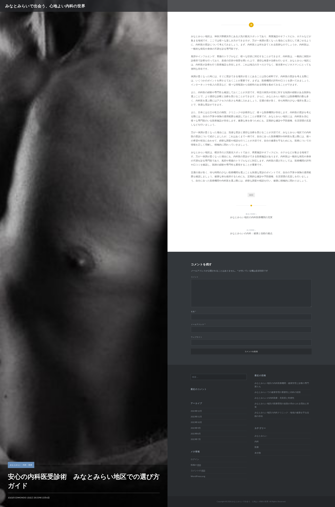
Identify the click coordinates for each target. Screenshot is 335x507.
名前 (193, 311)
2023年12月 (196, 411)
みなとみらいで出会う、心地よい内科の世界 (45, 6)
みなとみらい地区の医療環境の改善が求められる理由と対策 (282, 405)
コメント (194, 277)
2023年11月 (196, 416)
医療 (30, 465)
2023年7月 (196, 439)
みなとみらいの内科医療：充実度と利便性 (274, 398)
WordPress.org (198, 476)
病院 (251, 195)
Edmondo (21, 497)
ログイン (195, 459)
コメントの (198, 470)
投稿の (196, 465)
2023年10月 (196, 422)
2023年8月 (196, 433)
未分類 (258, 453)
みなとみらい (15, 465)
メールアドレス (198, 324)
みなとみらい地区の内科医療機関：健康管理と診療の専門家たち (282, 385)
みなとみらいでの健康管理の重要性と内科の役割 (278, 392)
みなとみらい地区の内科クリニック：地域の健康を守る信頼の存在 (282, 414)
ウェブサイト (196, 337)
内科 (25, 465)
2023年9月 (196, 428)
